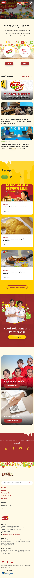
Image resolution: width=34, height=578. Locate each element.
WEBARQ (7, 567)
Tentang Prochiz (12, 385)
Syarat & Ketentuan (7, 508)
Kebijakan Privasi (6, 505)
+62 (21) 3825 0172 (8, 531)
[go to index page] (3, 3)
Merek (3, 487)
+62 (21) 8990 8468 (8, 545)
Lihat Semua (26, 76)
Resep (3, 490)
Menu (31, 3)
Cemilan (15, 177)
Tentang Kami (6, 493)
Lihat (9, 63)
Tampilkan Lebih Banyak (17, 287)
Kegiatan (4, 502)
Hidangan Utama (28, 177)
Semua (5, 177)
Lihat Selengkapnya (17, 337)
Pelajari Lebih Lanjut (13, 420)
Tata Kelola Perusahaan (9, 496)
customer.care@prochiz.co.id (11, 534)
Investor (4, 498)
